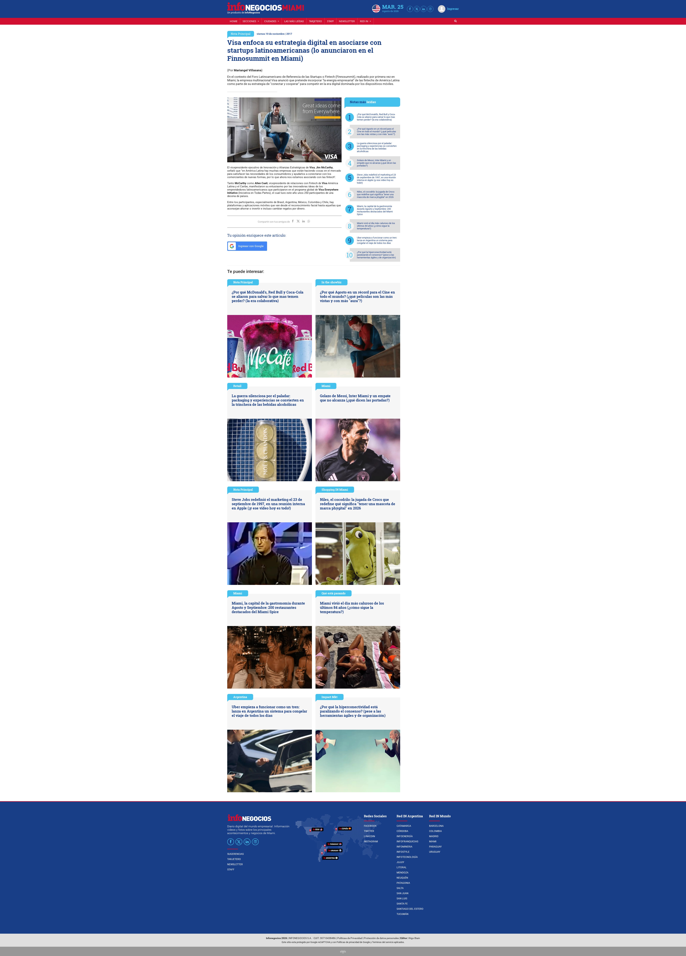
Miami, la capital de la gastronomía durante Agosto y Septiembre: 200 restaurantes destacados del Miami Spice (375, 210)
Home (233, 21)
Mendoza (402, 872)
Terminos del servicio (383, 942)
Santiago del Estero (410, 908)
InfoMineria (404, 846)
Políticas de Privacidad (349, 938)
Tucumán (402, 914)
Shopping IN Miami (335, 489)
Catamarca (404, 825)
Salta (400, 888)
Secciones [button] (250, 21)
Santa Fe (402, 903)
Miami (326, 386)
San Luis (402, 898)
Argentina (240, 697)
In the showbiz (331, 282)
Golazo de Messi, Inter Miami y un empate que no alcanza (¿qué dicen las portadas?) (376, 163)
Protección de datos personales (381, 938)
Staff (330, 21)
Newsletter (347, 21)
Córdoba (402, 831)
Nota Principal (240, 34)
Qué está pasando (334, 593)
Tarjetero (315, 21)
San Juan (402, 893)
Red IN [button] (364, 21)
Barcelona (436, 825)
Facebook (370, 825)
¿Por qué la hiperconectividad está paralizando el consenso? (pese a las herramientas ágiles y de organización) (376, 255)
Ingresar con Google (251, 246)
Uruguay (434, 851)
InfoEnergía (405, 836)
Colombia (435, 831)
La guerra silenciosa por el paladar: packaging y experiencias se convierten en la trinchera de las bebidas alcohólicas (377, 147)
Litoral (402, 867)
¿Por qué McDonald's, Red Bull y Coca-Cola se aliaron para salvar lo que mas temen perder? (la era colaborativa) (376, 117)
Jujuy (400, 862)
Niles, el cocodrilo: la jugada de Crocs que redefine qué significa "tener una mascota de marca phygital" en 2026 (375, 194)
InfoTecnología (407, 857)
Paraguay (435, 846)
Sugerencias (235, 853)
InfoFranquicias (407, 841)
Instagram (371, 841)
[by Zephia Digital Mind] (343, 951)
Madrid (433, 836)
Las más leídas (294, 21)
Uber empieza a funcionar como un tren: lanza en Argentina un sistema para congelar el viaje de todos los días (377, 240)
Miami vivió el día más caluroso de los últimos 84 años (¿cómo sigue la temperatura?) (376, 226)
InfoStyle (403, 851)
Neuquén (402, 877)
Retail (237, 386)
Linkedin (369, 836)
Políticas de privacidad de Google (353, 942)
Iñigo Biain (414, 938)
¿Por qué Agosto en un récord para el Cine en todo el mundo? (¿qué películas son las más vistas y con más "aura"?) (376, 131)
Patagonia (403, 882)
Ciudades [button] (270, 21)
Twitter (369, 831)
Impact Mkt (329, 697)
